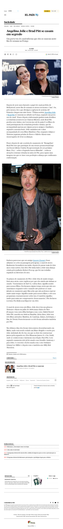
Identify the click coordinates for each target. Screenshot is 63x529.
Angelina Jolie (50, 112)
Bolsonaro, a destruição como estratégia (18, 446)
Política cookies (34, 514)
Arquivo (35, 475)
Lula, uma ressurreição (13, 449)
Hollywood (22, 380)
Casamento (32, 380)
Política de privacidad (42, 514)
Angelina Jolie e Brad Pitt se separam (30, 366)
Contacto (15, 514)
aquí (38, 387)
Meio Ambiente (17, 26)
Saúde (11, 26)
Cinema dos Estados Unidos (42, 380)
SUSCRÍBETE (47, 11)
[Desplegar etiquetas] (55, 380)
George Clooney (39, 260)
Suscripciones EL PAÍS (20, 516)
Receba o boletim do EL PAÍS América (17, 354)
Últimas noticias (8, 444)
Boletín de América (10, 479)
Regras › (55, 358)
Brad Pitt (11, 115)
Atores (27, 380)
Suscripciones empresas (30, 516)
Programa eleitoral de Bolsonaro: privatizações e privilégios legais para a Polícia (29, 457)
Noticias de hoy (44, 516)
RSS (36, 516)
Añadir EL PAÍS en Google (53, 54)
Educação (6, 26)
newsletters (8, 476)
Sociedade (9, 22)
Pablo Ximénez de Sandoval (22, 368)
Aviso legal (28, 514)
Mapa (48, 514)
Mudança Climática (25, 26)
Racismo (32, 26)
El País (31, 48)
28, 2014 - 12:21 (33, 50)
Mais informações (11, 387)
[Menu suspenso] (5, 15)
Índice (39, 516)
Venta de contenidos (22, 514)
